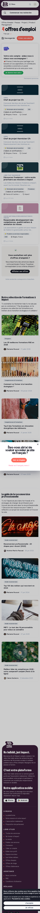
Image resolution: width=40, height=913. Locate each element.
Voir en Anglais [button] (19, 460)
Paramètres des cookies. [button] (21, 899)
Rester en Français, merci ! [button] (19, 465)
